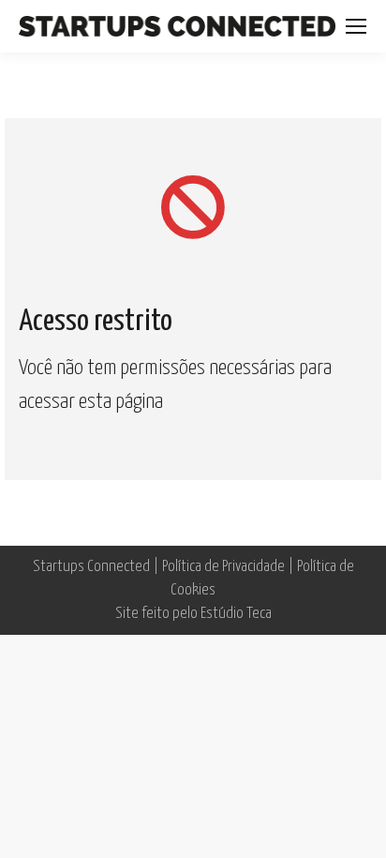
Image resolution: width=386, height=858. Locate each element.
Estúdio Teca (236, 614)
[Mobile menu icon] (356, 26)
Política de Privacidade (223, 567)
